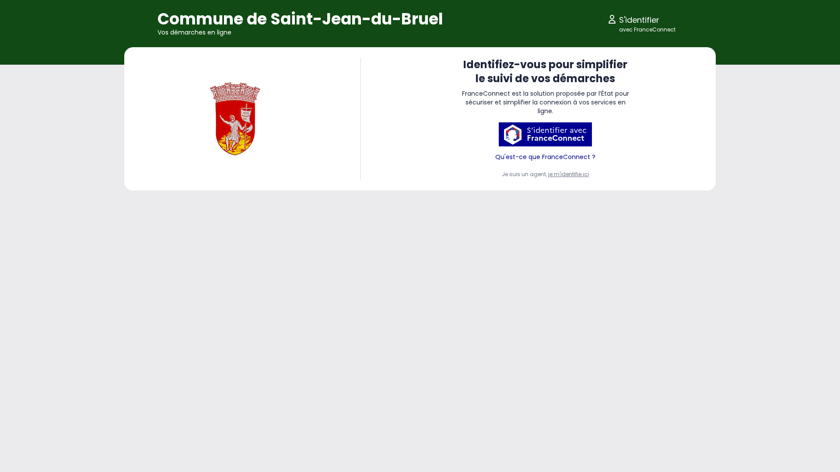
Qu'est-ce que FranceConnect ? (545, 157)
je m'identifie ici (568, 174)
